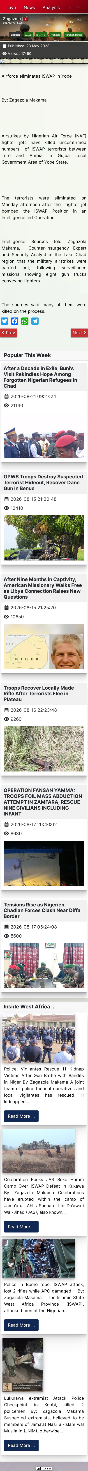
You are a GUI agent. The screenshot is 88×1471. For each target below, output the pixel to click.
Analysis (51, 7)
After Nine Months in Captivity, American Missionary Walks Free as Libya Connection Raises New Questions (43, 588)
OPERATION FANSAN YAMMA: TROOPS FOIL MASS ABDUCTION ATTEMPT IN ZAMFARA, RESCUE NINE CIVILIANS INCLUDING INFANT (43, 802)
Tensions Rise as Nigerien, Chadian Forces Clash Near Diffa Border (42, 910)
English (15, 34)
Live (11, 7)
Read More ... (21, 1116)
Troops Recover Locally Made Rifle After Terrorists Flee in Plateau (39, 693)
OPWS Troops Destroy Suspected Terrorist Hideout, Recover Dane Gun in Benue (43, 482)
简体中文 (41, 34)
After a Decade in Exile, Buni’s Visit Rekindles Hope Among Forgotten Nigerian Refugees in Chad (40, 377)
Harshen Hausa (73, 34)
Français (55, 34)
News (29, 7)
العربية (28, 34)
